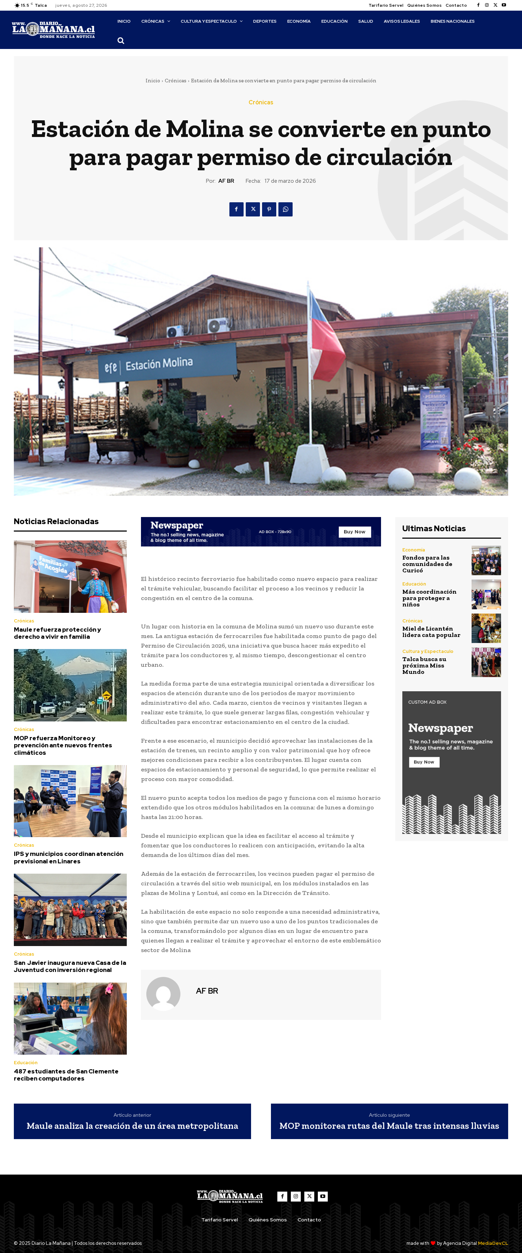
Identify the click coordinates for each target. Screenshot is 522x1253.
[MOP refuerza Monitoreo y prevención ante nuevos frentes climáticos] (70, 685)
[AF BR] (167, 994)
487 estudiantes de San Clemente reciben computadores (66, 1074)
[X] (495, 5)
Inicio (153, 80)
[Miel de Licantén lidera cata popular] (486, 628)
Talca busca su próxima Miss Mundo (424, 665)
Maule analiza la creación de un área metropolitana (132, 1126)
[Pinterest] (269, 209)
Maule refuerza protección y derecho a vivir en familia (57, 633)
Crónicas (175, 80)
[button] (120, 40)
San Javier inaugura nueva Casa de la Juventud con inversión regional (70, 966)
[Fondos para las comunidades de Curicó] (486, 560)
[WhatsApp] (285, 209)
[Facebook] (478, 5)
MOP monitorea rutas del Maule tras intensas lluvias (389, 1126)
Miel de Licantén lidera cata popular (431, 632)
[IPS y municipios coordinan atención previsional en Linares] (70, 801)
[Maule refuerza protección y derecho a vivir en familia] (70, 576)
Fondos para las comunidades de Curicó (427, 564)
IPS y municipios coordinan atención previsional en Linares (68, 857)
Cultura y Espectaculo (427, 651)
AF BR (226, 181)
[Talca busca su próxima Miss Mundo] (486, 662)
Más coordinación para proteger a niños (429, 598)
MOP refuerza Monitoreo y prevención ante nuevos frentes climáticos (63, 745)
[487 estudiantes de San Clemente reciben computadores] (70, 1019)
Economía (413, 550)
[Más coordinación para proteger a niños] (486, 594)
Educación (26, 1062)
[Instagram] (487, 5)
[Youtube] (504, 5)
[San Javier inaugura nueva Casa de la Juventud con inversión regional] (70, 910)
